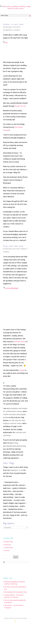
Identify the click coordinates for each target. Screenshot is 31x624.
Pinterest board (19, 341)
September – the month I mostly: (13, 24)
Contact (7, 551)
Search (16, 557)
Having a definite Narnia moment (13, 246)
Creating (23, 249)
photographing (8, 446)
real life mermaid (9, 414)
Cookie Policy (8, 548)
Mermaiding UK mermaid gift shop (15, 592)
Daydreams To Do (16, 470)
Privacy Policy (8, 542)
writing (15, 443)
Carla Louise (8, 27)
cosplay (22, 370)
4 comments (16, 30)
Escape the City (20, 106)
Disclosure (7, 545)
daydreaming (21, 446)
